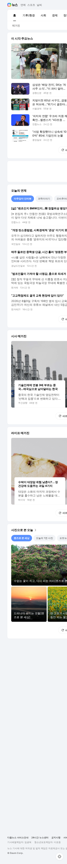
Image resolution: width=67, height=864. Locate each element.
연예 (23, 4)
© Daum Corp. (15, 853)
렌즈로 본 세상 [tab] (21, 538)
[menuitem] (14, 15)
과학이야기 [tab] (44, 198)
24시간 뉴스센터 (39, 837)
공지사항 (55, 837)
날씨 (39, 4)
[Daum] (9, 5)
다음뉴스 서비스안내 (17, 837)
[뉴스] (15, 5)
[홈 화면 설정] (59, 856)
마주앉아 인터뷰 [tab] (22, 198)
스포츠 (31, 4)
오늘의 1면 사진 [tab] (44, 538)
